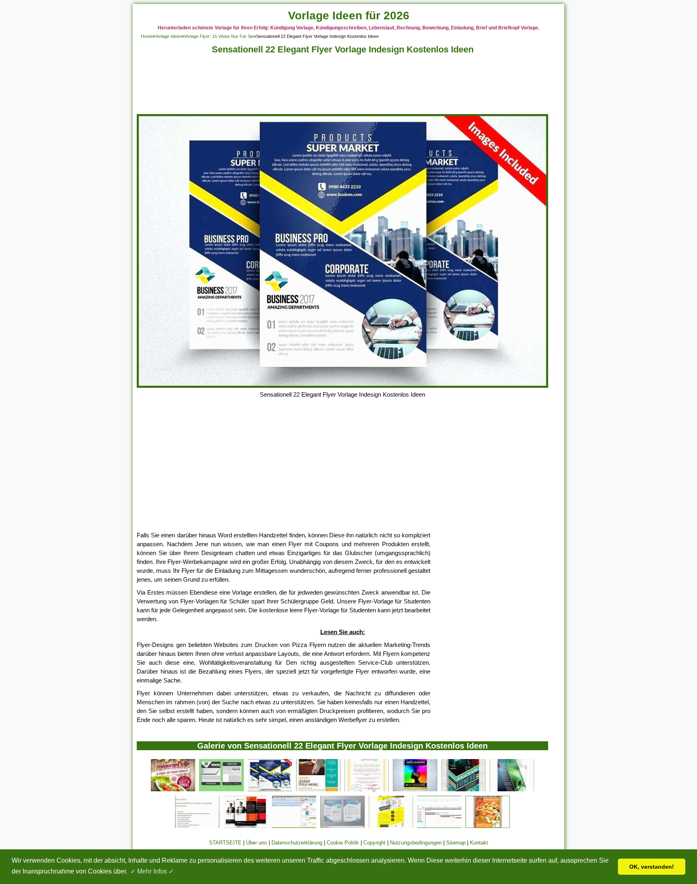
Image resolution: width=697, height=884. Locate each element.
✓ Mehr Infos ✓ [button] (152, 871)
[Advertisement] (342, 86)
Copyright (374, 843)
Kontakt (479, 843)
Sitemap (455, 843)
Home (146, 36)
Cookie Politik (343, 843)
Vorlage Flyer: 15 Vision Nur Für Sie (219, 36)
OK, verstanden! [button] (651, 866)
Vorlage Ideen (168, 36)
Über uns (256, 843)
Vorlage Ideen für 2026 (348, 15)
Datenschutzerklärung (296, 843)
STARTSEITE (225, 843)
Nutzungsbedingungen (416, 843)
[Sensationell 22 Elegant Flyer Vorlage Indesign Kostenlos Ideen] (342, 385)
